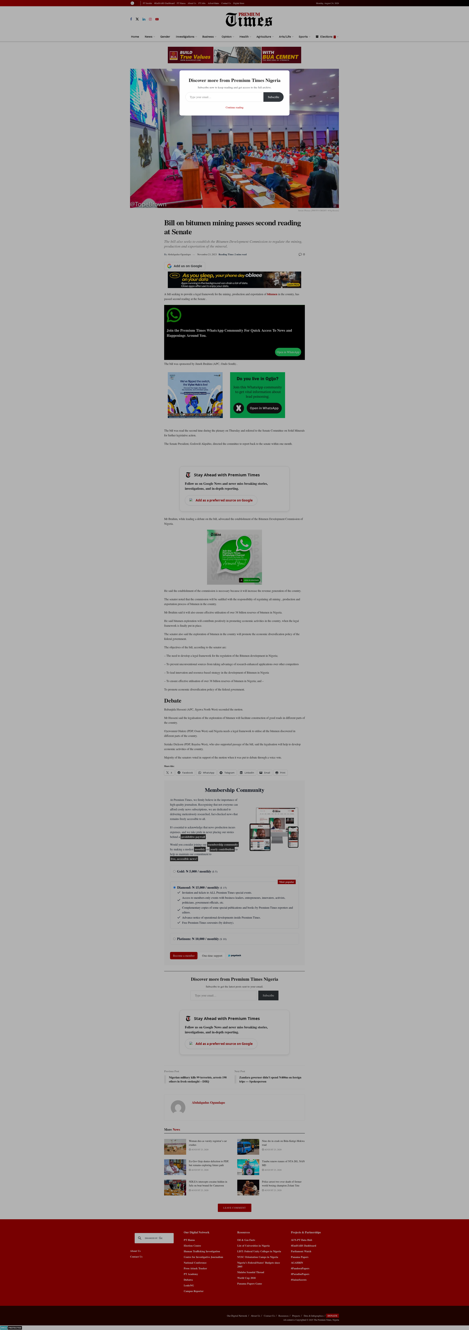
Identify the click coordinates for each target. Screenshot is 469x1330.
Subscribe (273, 97)
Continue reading (234, 107)
